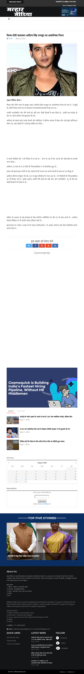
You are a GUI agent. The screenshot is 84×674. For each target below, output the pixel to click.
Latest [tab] (11, 411)
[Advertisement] (37, 25)
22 (75, 476)
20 (55, 476)
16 (16, 476)
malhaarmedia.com (20, 672)
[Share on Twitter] (29, 246)
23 (16, 479)
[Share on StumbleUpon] (48, 246)
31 (26, 481)
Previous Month (9, 462)
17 (26, 476)
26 (46, 479)
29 (75, 479)
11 (36, 474)
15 (75, 474)
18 (36, 476)
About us (62, 672)
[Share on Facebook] (35, 246)
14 (65, 474)
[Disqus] (42, 283)
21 (65, 476)
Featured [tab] (21, 411)
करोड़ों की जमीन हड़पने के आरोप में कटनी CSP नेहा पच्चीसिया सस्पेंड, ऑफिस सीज (46, 417)
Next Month (75, 462)
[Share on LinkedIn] (55, 246)
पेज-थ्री (10, 38)
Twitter (63, 643)
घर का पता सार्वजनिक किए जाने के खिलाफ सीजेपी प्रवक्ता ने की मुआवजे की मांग (45, 429)
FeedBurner (47, 504)
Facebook (63, 638)
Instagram (64, 648)
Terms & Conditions (13, 644)
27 (55, 479)
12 (46, 474)
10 (26, 474)
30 (16, 481)
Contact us (70, 672)
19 (46, 476)
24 (26, 479)
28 (65, 479)
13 (55, 474)
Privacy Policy (11, 641)
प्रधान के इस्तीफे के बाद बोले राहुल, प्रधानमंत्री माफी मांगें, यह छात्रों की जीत (33, 556)
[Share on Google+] (42, 246)
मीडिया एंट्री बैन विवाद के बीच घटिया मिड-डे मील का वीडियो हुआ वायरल (42, 441)
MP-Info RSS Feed (13, 637)
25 (36, 479)
